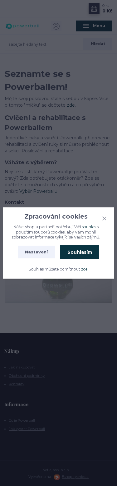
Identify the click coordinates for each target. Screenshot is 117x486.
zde (84, 269)
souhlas (89, 226)
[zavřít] (104, 217)
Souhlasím (79, 252)
